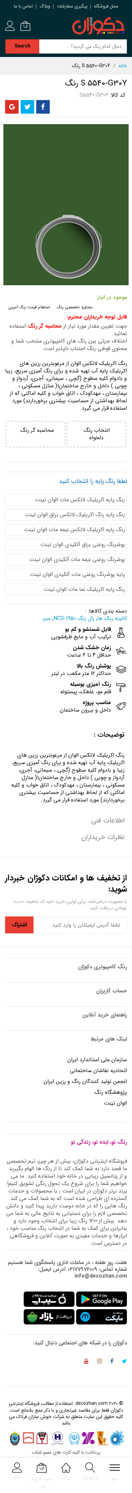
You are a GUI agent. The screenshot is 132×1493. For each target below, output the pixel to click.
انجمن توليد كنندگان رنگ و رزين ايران (85, 1081)
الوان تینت (115, 1103)
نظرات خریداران (103, 837)
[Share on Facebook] (43, 107)
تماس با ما (23, 6)
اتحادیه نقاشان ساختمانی (98, 1070)
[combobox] (83, 46)
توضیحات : (109, 735)
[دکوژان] (98, 26)
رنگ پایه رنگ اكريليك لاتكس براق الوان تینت (75, 514)
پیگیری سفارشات (72, 6)
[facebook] (111, 1362)
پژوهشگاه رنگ (110, 1092)
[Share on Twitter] (27, 107)
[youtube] (86, 1362)
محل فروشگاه (106, 6)
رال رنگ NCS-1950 (73, 618)
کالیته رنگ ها (112, 618)
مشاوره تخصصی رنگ (75, 307)
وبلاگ (45, 6)
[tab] (66, 735)
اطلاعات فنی (108, 820)
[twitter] (124, 1362)
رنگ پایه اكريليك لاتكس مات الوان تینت (80, 500)
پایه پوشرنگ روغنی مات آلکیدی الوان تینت (77, 574)
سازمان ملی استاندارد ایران (97, 1059)
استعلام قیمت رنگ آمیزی (29, 307)
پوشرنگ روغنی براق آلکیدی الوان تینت (82, 544)
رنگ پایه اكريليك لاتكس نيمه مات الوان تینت (74, 529)
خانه (122, 66)
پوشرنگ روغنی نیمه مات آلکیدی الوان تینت (77, 559)
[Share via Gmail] (12, 107)
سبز (47, 618)
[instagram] (99, 1362)
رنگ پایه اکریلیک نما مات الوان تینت (84, 589)
